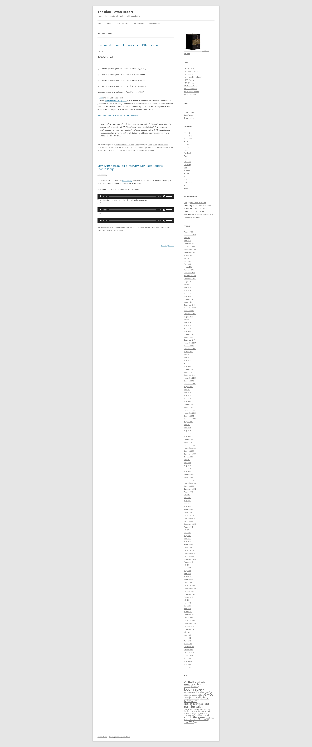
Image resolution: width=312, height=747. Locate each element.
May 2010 (187, 606)
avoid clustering (163, 145)
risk (198, 713)
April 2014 (187, 468)
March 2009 (188, 644)
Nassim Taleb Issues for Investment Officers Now (128, 45)
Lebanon (205, 697)
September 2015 (190, 419)
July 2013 (187, 495)
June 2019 (187, 287)
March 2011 (188, 576)
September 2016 (190, 384)
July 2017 (187, 354)
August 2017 (188, 352)
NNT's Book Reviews (191, 92)
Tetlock (186, 720)
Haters (186, 159)
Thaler (191, 720)
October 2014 (189, 451)
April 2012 (187, 539)
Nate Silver (206, 709)
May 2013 (187, 501)
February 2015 (189, 439)
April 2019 (187, 293)
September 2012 (190, 524)
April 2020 (187, 264)
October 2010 (189, 591)
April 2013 (187, 503)
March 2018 (188, 331)
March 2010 (188, 612)
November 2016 (190, 378)
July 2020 (187, 258)
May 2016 (187, 395)
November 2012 (190, 518)
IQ (200, 697)
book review (194, 689)
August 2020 (188, 255)
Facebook (187, 153)
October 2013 (189, 486)
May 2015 (187, 430)
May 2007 (187, 664)
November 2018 (190, 308)
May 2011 (187, 571)
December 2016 (189, 375)
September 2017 (190, 349)
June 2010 (187, 603)
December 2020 (189, 246)
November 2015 (190, 413)
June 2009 (187, 635)
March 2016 (188, 401)
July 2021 (187, 238)
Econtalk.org (127, 180)
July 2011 (187, 565)
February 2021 (189, 243)
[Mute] (163, 196)
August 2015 (188, 422)
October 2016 (189, 381)
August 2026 (188, 232)
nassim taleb (155, 227)
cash (99, 147)
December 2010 (189, 585)
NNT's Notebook (190, 94)
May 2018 (187, 325)
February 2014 (189, 474)
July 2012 (187, 530)
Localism (196, 699)
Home (100, 23)
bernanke (187, 687)
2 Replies (101, 51)
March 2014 (188, 471)
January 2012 (188, 547)
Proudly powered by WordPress (119, 737)
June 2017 (187, 357)
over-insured (113, 150)
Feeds (186, 156)
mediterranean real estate (157, 147)
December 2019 (189, 273)
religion (194, 713)
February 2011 (189, 579)
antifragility (188, 685)
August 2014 (188, 457)
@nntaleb (190, 681)
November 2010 (190, 588)
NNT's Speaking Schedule (193, 77)
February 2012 (189, 544)
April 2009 (187, 641)
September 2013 (190, 489)
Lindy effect (188, 699)
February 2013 (189, 509)
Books (186, 144)
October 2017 (189, 346)
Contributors (125, 145)
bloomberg (195, 687)
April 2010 (187, 609)
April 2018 (187, 328)
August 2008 (188, 655)
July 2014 (187, 460)
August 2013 (188, 492)
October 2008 (189, 652)
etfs (128, 147)
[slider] (169, 196)
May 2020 (187, 261)
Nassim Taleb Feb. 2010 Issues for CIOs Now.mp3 (118, 115)
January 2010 (188, 617)
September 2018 (190, 314)
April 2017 (187, 363)
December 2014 (189, 445)
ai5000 (100, 98)
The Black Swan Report (115, 11)
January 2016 (188, 407)
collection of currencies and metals (114, 147)
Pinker (187, 710)
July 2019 (187, 284)
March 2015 (188, 436)
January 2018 (188, 337)
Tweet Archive (154, 23)
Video (137, 145)
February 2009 (189, 647)
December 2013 (189, 480)
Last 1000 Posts (189, 68)
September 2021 (190, 235)
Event (186, 150)
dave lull (199, 692)
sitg (208, 715)
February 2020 (189, 270)
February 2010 (189, 614)
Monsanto (190, 701)
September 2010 (190, 594)
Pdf (185, 176)
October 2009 (189, 626)
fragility (147, 227)
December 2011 (189, 550)
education (187, 695)
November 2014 (190, 448)
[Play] (100, 196)
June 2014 (187, 463)
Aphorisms (188, 138)
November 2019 (190, 276)
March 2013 (188, 506)
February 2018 (189, 334)
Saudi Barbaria (200, 715)
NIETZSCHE (200, 211)
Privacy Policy (122, 23)
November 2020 (190, 249)
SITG (185, 179)
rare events (123, 150)
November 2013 (190, 483)
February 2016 (189, 404)
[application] (136, 196)
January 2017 (188, 372)
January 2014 (188, 477)
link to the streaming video (116, 101)
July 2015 (187, 425)
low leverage (142, 147)
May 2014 (187, 465)
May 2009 (187, 638)
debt (203, 692)
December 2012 (189, 515)
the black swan (199, 720)
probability (187, 713)
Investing (134, 147)
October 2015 (189, 416)
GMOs (208, 694)
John (132, 145)
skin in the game (194, 717)
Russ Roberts (189, 715)
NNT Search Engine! (191, 71)
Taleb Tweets (138, 23)
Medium (187, 170)
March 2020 (188, 267)
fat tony (201, 695)
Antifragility (188, 135)
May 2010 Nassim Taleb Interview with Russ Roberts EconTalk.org (130, 167)
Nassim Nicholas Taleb (197, 703)
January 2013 (188, 512)
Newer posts (167, 245)
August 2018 (188, 317)
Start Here (187, 182)
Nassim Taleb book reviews (193, 709)
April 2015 (187, 433)
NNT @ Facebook (190, 89)
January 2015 (188, 442)
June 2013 (187, 498)
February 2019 (189, 299)
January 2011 (188, 582)
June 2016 (187, 392)
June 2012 (187, 533)
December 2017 (189, 340)
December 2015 (189, 410)
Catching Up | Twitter (200, 208)
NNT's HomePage (190, 86)
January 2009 (188, 650)
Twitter (186, 185)
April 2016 (187, 398)
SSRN (208, 717)
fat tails (194, 695)
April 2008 (187, 658)
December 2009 (189, 620)
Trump (206, 720)
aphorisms (201, 684)
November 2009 (190, 623)
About (109, 23)
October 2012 (189, 521)
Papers (186, 173)
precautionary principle (202, 711)
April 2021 (187, 241)
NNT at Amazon (189, 74)
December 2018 (189, 305)
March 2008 (188, 661)
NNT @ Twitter (189, 83)
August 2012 (188, 527)
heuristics (188, 697)
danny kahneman (189, 692)
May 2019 (187, 290)
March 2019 (188, 296)
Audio (117, 145)
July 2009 (187, 632)
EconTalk (141, 227)
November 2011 (190, 553)
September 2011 (190, 559)
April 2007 (187, 667)
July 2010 (187, 600)
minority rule (204, 699)
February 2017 (189, 369)
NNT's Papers (189, 80)
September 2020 (190, 252)
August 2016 (188, 387)
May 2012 (187, 536)
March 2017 (188, 366)
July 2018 (187, 319)
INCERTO (187, 162)
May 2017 (187, 360)
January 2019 (188, 302)
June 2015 (187, 428)
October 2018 (189, 311)
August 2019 (188, 281)
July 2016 (187, 390)
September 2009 (190, 629)
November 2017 (190, 343)
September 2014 (190, 454)
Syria (212, 718)
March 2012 (188, 541)
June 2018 (187, 322)
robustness (132, 150)
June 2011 (187, 568)
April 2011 (187, 574)
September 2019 (190, 279)
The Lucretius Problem (198, 203)
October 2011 (189, 556)
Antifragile (187, 132)
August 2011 (188, 562)
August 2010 (188, 597)
